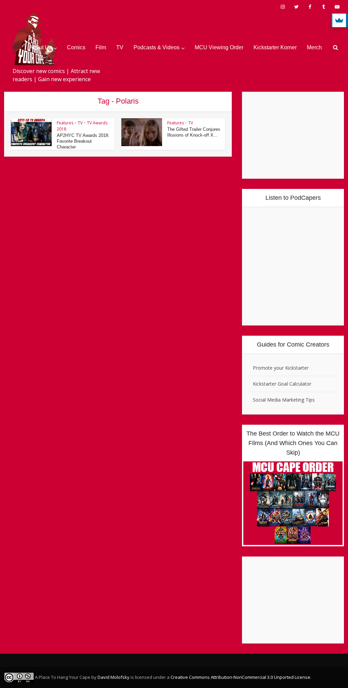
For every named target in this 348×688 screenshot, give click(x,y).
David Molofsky (113, 677)
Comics (76, 47)
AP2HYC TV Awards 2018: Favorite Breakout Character (83, 141)
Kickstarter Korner (275, 47)
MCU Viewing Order (219, 47)
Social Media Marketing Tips (284, 399)
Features (65, 123)
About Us (40, 47)
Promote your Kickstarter (281, 368)
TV (119, 47)
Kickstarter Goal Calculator (282, 384)
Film (100, 47)
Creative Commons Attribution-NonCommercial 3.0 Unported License (240, 677)
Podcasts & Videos (156, 47)
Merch (314, 47)
